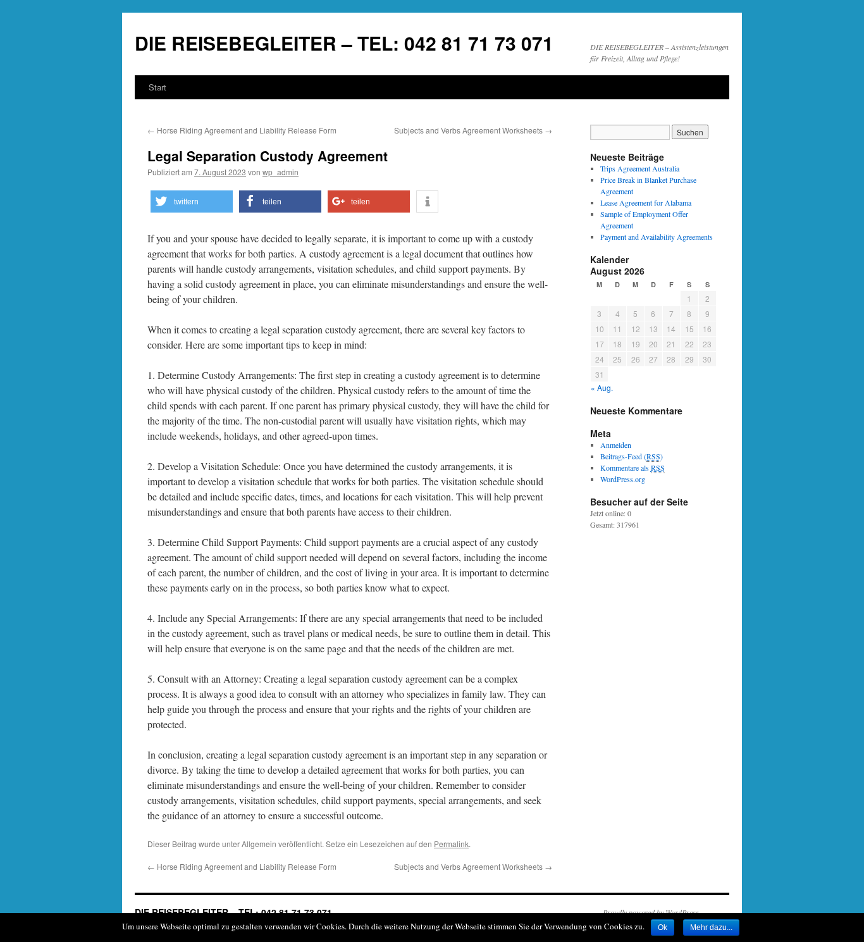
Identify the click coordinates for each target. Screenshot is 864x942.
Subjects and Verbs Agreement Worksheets (473, 130)
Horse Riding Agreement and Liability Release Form (241, 130)
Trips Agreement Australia (639, 168)
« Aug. (602, 387)
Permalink (451, 843)
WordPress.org (622, 479)
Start (157, 87)
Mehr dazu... (711, 927)
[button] (192, 201)
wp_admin (280, 171)
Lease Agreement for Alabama (645, 202)
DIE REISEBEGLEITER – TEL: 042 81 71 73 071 (344, 42)
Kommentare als (632, 467)
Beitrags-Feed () (631, 456)
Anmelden (615, 445)
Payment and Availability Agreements (656, 237)
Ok (662, 927)
